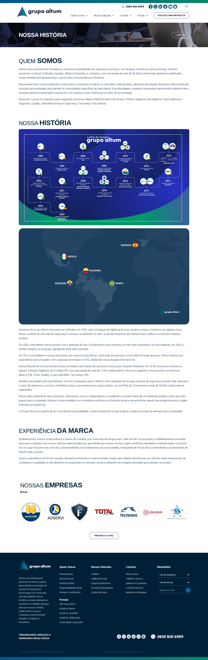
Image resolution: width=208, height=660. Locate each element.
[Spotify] (175, 7)
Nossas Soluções (102, 15)
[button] (171, 15)
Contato (124, 15)
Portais (141, 15)
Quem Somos (78, 15)
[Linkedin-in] (160, 7)
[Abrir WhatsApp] (200, 652)
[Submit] (188, 590)
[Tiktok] (165, 7)
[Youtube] (170, 7)
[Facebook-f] (151, 7)
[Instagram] (155, 7)
